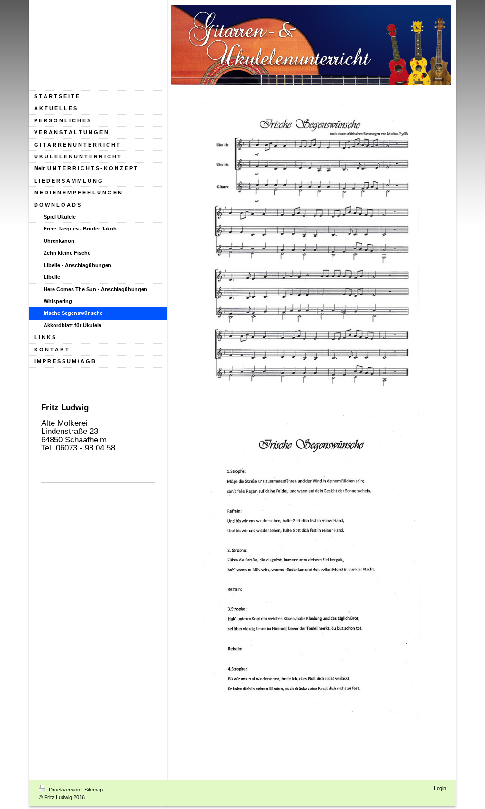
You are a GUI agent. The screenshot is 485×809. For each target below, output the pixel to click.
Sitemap (93, 789)
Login (440, 788)
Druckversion (64, 789)
